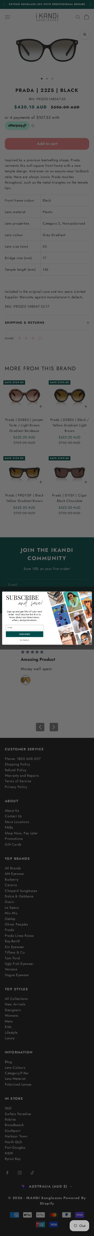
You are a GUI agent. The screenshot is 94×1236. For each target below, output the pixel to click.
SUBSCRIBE (24, 634)
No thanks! (24, 640)
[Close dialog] (89, 594)
